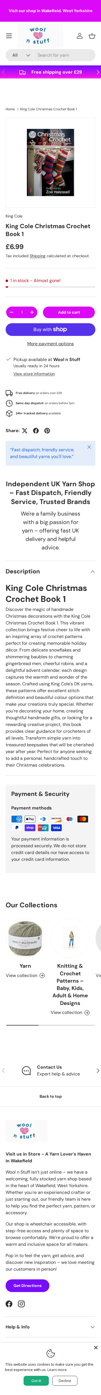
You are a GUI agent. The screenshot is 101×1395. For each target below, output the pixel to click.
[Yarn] (25, 938)
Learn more (57, 1369)
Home (10, 109)
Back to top (51, 1096)
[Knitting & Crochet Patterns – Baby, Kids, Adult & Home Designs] (70, 938)
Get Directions (27, 1285)
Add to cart (69, 312)
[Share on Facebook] (36, 430)
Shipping (37, 255)
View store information (34, 373)
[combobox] (50, 55)
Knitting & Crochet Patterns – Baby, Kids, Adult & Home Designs (70, 984)
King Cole (14, 216)
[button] (92, 36)
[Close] (96, 1347)
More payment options (50, 344)
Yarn (25, 965)
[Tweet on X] (24, 430)
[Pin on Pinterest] (47, 430)
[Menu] (9, 36)
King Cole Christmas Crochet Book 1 (48, 109)
